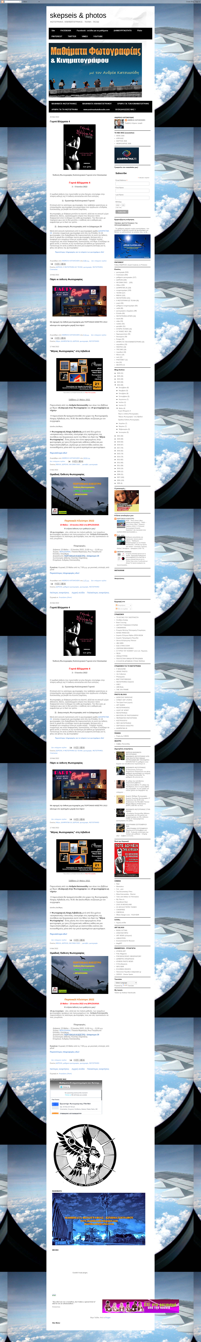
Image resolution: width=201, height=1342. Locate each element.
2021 (119, 436)
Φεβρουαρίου (123, 429)
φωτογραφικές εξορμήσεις (125, 311)
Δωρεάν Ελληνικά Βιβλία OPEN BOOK (129, 635)
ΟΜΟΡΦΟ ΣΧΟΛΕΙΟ (124, 552)
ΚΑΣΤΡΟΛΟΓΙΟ (121, 720)
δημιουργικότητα (121, 334)
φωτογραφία (87, 267)
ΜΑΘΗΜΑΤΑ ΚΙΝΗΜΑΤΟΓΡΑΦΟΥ (97, 104)
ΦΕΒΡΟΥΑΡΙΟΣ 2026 (123, 143)
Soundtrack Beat (122, 902)
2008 (119, 474)
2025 (119, 376)
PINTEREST (57, 36)
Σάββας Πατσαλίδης (123, 744)
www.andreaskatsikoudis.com (96, 110)
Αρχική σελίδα (78, 592)
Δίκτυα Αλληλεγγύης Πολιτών (126, 640)
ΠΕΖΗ (118, 653)
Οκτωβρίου (123, 393)
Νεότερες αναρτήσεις (59, 592)
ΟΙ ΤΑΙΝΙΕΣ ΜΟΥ (122, 331)
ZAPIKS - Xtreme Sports (124, 974)
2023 (119, 382)
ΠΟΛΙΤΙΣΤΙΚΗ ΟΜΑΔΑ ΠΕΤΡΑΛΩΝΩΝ (129, 658)
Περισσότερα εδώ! (58, 453)
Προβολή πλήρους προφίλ (133, 123)
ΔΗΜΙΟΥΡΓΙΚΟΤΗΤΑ (123, 31)
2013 (119, 459)
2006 (119, 480)
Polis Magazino (121, 954)
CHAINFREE (120, 910)
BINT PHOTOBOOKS (123, 679)
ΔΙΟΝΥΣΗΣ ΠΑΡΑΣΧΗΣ (124, 697)
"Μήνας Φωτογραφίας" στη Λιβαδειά (70, 351)
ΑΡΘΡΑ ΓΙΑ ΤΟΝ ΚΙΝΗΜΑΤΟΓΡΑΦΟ (133, 104)
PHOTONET (120, 360)
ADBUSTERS (121, 938)
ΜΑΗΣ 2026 (120, 136)
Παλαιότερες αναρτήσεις (98, 592)
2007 (119, 477)
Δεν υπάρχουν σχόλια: (99, 261)
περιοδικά (119, 352)
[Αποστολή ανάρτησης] (51, 264)
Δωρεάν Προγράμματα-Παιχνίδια (127, 638)
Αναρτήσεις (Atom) (65, 597)
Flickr (139, 31)
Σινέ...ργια (120, 535)
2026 (119, 373)
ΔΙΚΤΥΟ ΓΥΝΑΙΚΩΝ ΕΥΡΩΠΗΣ (127, 625)
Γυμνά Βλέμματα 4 (60, 121)
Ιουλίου (121, 402)
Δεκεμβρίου (123, 387)
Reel (117, 884)
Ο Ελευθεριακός (121, 964)
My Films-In (120, 899)
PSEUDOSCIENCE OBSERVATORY (128, 956)
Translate (130, 986)
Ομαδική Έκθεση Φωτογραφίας (67, 474)
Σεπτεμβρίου (123, 396)
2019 (119, 442)
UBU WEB (119, 643)
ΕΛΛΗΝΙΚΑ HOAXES (123, 969)
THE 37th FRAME (122, 689)
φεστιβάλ (85, 464)
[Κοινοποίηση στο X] (60, 264)
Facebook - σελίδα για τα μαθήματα (92, 31)
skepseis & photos (78, 15)
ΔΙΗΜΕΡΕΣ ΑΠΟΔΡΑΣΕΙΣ (125, 959)
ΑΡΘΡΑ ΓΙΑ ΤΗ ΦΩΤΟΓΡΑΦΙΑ (65, 110)
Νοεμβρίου (122, 390)
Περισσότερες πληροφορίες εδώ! (64, 573)
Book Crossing (121, 622)
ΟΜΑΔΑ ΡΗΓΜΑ (121, 656)
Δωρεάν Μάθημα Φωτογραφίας (136, 796)
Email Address (121, 180)
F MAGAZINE (121, 669)
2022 (119, 385)
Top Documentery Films (124, 891)
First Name (120, 188)
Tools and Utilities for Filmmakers (127, 897)
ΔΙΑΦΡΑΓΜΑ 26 (66, 341)
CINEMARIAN (121, 628)
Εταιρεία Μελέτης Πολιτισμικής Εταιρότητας (131, 630)
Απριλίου (122, 423)
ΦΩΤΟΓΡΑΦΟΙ (98, 267)
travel (118, 319)
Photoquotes (120, 677)
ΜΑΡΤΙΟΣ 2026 (121, 141)
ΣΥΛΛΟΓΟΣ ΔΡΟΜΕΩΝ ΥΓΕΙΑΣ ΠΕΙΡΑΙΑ (130, 661)
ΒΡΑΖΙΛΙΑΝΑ (65, 552)
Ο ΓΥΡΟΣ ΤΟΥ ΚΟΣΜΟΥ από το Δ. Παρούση (131, 651)
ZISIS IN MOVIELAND (124, 904)
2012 (119, 462)
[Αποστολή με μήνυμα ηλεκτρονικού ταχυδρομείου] (56, 264)
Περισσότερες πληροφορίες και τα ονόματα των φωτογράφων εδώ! (79, 252)
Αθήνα (58, 341)
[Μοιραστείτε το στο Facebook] (62, 264)
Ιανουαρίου (123, 432)
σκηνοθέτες (120, 344)
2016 (119, 451)
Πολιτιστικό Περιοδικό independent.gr (128, 972)
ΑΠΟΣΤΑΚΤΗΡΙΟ (122, 933)
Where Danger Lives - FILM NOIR (127, 915)
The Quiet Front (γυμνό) (124, 702)
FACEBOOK (65, 31)
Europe (118, 339)
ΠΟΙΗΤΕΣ (119, 347)
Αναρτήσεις (121, 605)
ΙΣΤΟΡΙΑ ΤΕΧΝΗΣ (122, 329)
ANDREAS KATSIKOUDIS (136, 120)
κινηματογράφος (121, 290)
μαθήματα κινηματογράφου (125, 306)
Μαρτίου (122, 426)
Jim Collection (121, 674)
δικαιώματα (120, 336)
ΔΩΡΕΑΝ (59, 267)
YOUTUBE (98, 36)
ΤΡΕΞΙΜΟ (119, 349)
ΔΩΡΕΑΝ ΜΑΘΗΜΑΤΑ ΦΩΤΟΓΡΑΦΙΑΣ (133, 753)
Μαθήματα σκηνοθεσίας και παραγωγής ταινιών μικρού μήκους (134, 539)
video (118, 321)
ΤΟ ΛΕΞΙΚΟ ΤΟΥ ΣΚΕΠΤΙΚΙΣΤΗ (127, 617)
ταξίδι (118, 308)
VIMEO (85, 36)
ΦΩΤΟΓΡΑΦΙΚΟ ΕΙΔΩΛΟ (125, 682)
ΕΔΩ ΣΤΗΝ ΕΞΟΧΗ (123, 646)
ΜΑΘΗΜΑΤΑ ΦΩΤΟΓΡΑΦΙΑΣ (64, 104)
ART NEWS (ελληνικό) (124, 935)
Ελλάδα (119, 313)
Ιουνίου (121, 405)
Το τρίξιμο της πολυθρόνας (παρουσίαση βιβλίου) (135, 782)
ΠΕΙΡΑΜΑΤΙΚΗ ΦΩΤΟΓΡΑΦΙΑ (126, 718)
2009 (119, 471)
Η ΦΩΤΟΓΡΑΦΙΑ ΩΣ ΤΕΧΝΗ (72, 267)
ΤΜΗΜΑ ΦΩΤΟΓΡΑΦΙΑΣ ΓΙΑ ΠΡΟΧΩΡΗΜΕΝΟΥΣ (126, 224)
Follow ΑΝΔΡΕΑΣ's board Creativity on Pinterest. (131, 265)
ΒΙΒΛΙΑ (58, 464)
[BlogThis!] (58, 264)
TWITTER (72, 36)
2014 (119, 457)
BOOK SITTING (121, 930)
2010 (119, 468)
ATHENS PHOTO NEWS (124, 961)
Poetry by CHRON (122, 736)
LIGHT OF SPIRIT (122, 710)
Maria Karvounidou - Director (126, 894)
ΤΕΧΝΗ (118, 293)
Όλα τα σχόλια (122, 609)
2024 (119, 379)
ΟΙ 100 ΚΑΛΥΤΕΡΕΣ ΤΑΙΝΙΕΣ (126, 907)
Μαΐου (121, 408)
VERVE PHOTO (121, 671)
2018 (119, 445)
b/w (117, 362)
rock (117, 357)
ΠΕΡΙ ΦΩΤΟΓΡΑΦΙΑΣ (123, 723)
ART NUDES (120, 705)
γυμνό (118, 303)
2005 (119, 483)
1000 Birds (120, 687)
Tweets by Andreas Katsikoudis (125, 993)
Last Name (120, 195)
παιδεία (118, 324)
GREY (118, 684)
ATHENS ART (121, 951)
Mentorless (120, 886)
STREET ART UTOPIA (124, 700)
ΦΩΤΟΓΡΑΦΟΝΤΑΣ (123, 708)
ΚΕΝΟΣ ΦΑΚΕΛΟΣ (122, 633)
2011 (119, 465)
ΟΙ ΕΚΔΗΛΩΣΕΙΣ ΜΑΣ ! (125, 110)
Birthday (119, 202)
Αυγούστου (123, 399)
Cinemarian (53, 269)
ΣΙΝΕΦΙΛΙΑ (120, 912)
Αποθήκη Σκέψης (122, 620)
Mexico (118, 355)
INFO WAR (120, 966)
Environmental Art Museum (125, 941)
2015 (119, 454)
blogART (119, 943)
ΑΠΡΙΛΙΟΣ (120, 138)
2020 (119, 439)
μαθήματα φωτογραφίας (71, 587)
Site (53, 31)
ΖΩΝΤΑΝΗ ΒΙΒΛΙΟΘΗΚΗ (124, 648)
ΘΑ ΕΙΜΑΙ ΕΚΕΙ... (75, 464)
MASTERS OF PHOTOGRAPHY (127, 715)
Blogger (107, 1317)
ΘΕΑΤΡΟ (119, 365)
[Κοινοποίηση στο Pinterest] (65, 264)
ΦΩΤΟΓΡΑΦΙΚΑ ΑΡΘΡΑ (124, 316)
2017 (119, 448)
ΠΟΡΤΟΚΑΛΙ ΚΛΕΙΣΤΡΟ (125, 519)
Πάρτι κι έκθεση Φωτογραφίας (66, 279)
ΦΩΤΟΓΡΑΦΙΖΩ (121, 713)
